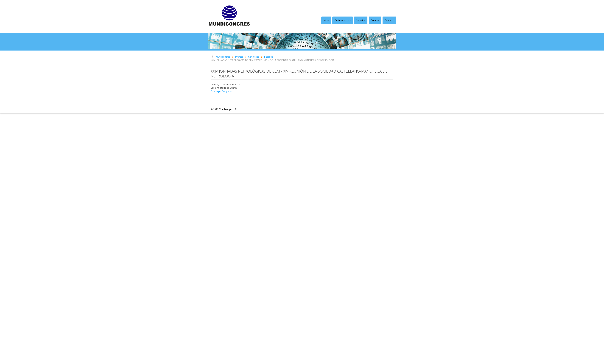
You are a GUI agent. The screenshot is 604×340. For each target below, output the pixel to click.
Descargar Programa (221, 91)
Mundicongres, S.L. (228, 109)
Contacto (389, 20)
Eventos (375, 20)
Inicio (326, 20)
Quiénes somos (343, 20)
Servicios (360, 20)
